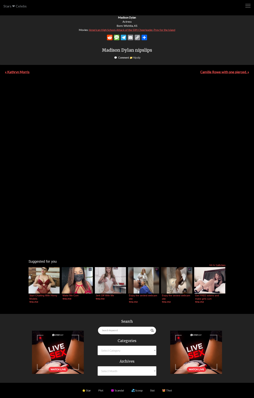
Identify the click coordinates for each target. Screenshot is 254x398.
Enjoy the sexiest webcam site (143, 297)
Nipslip (136, 57)
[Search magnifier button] (152, 330)
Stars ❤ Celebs (15, 6)
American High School (102, 29)
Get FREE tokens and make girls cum (207, 297)
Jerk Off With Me (105, 295)
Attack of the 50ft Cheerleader (134, 29)
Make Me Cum (71, 295)
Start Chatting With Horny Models (43, 297)
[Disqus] (127, 126)
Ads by (217, 265)
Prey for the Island (164, 29)
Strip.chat (33, 302)
